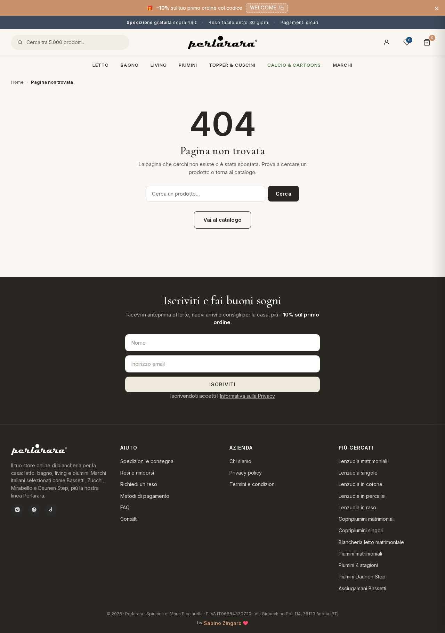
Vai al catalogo (222, 219)
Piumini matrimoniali (360, 554)
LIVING (159, 65)
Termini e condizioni (252, 484)
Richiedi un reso (138, 484)
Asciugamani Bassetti (362, 588)
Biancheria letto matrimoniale (371, 542)
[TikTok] (50, 509)
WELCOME (263, 7)
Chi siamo (240, 461)
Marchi (343, 65)
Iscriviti (222, 384)
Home (17, 82)
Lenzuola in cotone (360, 484)
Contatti (129, 519)
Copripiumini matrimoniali (367, 519)
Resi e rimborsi (137, 473)
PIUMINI (188, 65)
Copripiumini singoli (361, 530)
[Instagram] (17, 509)
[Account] (387, 42)
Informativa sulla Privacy (247, 396)
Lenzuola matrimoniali (363, 461)
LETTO (100, 65)
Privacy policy (245, 473)
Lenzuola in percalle (362, 496)
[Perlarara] (222, 42)
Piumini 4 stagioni (358, 565)
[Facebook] (34, 509)
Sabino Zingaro (223, 623)
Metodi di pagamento (144, 496)
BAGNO (129, 65)
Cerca (283, 194)
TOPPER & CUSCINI (232, 65)
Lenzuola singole (358, 473)
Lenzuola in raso (357, 507)
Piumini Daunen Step (362, 576)
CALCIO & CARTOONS (294, 65)
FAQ (125, 507)
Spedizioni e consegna (146, 461)
